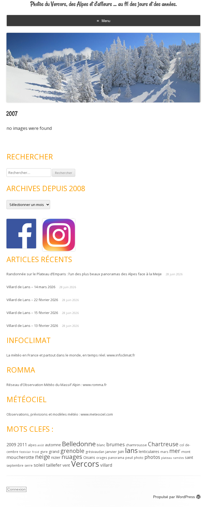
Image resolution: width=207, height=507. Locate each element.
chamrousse (136, 444)
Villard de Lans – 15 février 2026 (32, 312)
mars (164, 451)
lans (131, 450)
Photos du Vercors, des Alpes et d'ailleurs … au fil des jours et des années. (103, 4)
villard (106, 465)
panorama (116, 457)
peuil (129, 457)
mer (174, 451)
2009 (11, 444)
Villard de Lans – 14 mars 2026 (30, 286)
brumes (115, 444)
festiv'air (25, 452)
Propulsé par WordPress (174, 497)
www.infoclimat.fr (121, 355)
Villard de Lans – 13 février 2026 (32, 325)
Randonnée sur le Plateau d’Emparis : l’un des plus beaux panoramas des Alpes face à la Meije (84, 274)
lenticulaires (149, 451)
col (182, 445)
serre (29, 465)
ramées (178, 458)
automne (53, 444)
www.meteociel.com (97, 414)
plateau (166, 458)
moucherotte (20, 457)
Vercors (85, 463)
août (40, 445)
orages (101, 457)
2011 (22, 445)
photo (138, 457)
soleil (39, 465)
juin (121, 451)
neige (42, 456)
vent (66, 465)
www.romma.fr (95, 384)
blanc (101, 445)
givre (44, 451)
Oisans (89, 457)
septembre (14, 465)
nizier (55, 457)
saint (189, 457)
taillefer (53, 465)
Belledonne (79, 443)
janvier (111, 451)
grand (54, 451)
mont (185, 451)
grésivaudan (94, 451)
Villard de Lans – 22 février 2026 (32, 299)
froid (35, 452)
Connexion (16, 489)
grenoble (72, 451)
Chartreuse (163, 444)
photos (152, 457)
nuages (71, 456)
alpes (32, 445)
